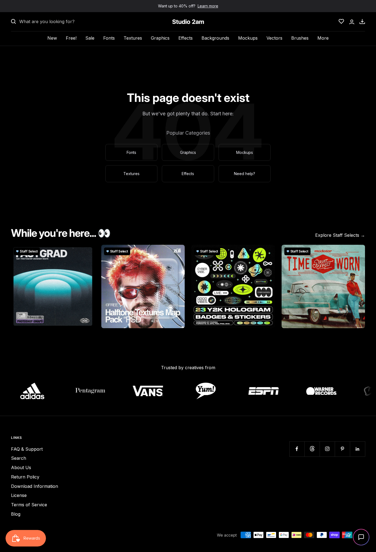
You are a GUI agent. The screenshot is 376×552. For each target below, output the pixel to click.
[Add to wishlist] (87, 252)
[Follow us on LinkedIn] (357, 448)
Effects (185, 38)
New (52, 38)
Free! (71, 38)
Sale (89, 38)
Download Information (34, 486)
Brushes (300, 38)
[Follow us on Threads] (312, 448)
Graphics (160, 38)
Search (18, 458)
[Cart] (362, 21)
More (323, 38)
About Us (21, 467)
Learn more (208, 6)
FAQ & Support (27, 449)
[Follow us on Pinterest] (342, 448)
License (19, 495)
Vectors (274, 38)
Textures (133, 38)
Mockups (248, 38)
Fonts (109, 38)
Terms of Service (29, 504)
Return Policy (25, 477)
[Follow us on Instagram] (327, 448)
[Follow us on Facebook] (296, 448)
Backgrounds (215, 38)
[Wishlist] (341, 21)
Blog (15, 514)
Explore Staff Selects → (340, 235)
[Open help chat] (361, 537)
